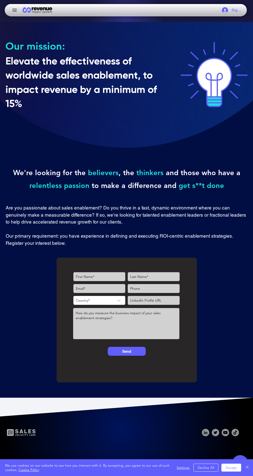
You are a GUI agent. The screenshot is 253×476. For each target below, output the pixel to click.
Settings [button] (183, 467)
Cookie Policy (29, 470)
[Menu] (15, 10)
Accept (231, 467)
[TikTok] (235, 432)
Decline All (206, 467)
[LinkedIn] (205, 432)
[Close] (247, 467)
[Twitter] (215, 432)
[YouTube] (225, 432)
